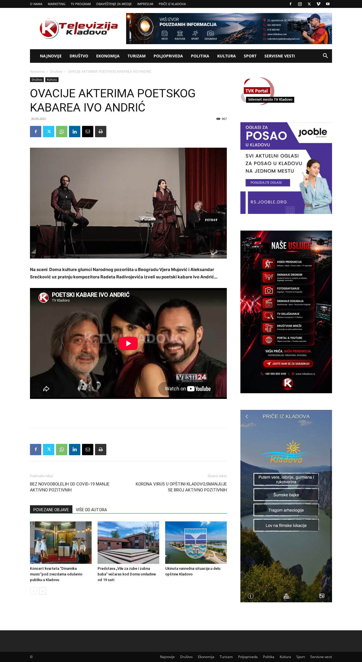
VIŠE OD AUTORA (91, 510)
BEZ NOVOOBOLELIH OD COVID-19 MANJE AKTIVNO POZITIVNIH (69, 487)
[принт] (100, 131)
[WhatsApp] (61, 131)
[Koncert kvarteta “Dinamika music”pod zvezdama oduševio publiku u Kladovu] (61, 542)
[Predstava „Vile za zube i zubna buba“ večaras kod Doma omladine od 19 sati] (128, 542)
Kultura (226, 56)
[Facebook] (290, 4)
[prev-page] (33, 591)
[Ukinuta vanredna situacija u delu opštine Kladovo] (196, 542)
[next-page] (42, 591)
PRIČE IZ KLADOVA (172, 4)
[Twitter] (309, 4)
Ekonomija (108, 56)
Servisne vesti (279, 56)
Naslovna (37, 71)
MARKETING (56, 4)
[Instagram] (300, 4)
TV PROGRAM (81, 4)
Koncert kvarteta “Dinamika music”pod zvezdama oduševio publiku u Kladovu (56, 574)
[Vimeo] (318, 4)
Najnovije (51, 56)
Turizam (137, 56)
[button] (325, 56)
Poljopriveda (168, 56)
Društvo (79, 56)
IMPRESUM (145, 4)
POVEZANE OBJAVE (51, 510)
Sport (250, 56)
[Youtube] (328, 4)
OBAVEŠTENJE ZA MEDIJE (114, 4)
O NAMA (36, 4)
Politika (200, 56)
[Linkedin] (74, 131)
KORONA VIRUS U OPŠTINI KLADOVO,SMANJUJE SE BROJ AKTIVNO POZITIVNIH (181, 487)
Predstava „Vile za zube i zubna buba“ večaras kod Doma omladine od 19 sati (127, 574)
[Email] (87, 131)
